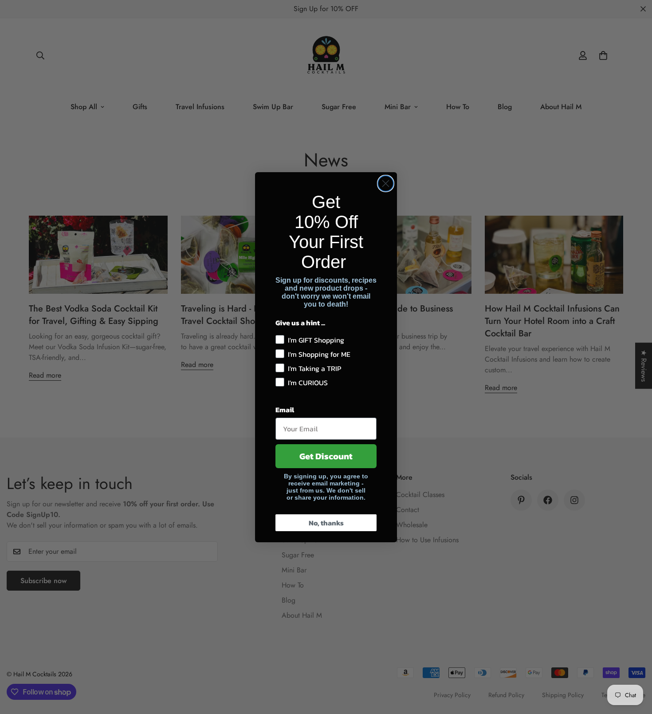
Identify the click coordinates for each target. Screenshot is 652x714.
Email (284, 409)
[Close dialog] (385, 183)
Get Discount (326, 456)
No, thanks (326, 522)
